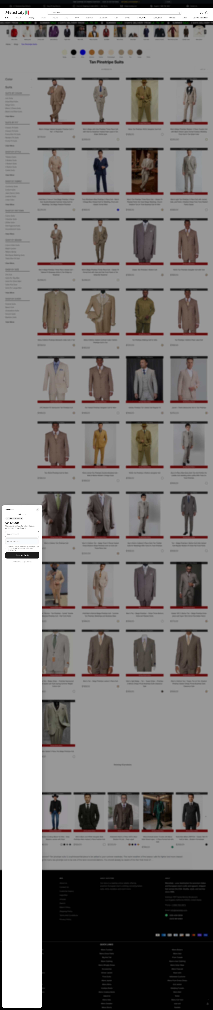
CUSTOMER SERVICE (201, 18)
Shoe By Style (141, 18)
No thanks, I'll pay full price (22, 561)
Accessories (103, 18)
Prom (116, 18)
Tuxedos (18, 18)
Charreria (172, 18)
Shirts (77, 18)
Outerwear (89, 18)
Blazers (55, 18)
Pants (66, 18)
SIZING (185, 18)
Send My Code (22, 555)
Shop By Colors (157, 18)
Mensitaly (31, 18)
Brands (127, 18)
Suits (6, 18)
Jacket (43, 18)
